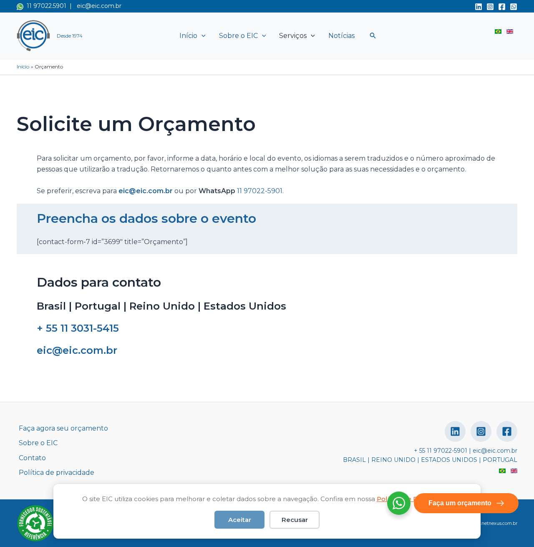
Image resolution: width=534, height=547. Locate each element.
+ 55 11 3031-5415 (78, 328)
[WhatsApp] (513, 6)
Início (188, 36)
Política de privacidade (56, 472)
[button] (373, 35)
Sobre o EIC (238, 36)
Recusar (295, 520)
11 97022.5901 (44, 6)
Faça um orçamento (459, 503)
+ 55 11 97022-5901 (440, 450)
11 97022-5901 (259, 191)
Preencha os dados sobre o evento (146, 218)
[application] (201, 36)
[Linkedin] (478, 6)
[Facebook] (502, 6)
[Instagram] (490, 6)
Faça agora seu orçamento (63, 428)
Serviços (293, 36)
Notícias (341, 36)
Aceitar (239, 520)
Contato (32, 458)
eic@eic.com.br (99, 6)
